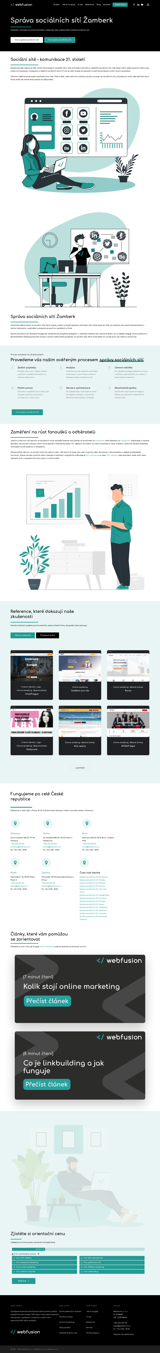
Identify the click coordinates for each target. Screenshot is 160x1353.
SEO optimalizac (93, 455)
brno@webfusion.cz (90, 847)
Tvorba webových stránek (70, 1311)
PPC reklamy (111, 455)
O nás (88, 1317)
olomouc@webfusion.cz (21, 847)
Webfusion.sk (40, 1349)
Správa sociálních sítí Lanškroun (94, 907)
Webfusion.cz (27, 1349)
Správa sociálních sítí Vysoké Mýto (95, 895)
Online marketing (66, 1322)
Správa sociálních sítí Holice (92, 904)
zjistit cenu (29, 377)
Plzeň (14, 873)
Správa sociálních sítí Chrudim (93, 898)
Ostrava (46, 873)
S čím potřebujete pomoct (25, 1254)
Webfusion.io (52, 1349)
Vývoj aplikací (65, 1327)
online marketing (47, 947)
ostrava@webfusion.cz (51, 886)
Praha (46, 833)
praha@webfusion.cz (52, 847)
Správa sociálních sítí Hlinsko (92, 901)
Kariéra (89, 1327)
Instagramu (125, 441)
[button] (27, 40)
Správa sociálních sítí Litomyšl (93, 913)
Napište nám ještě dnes (123, 1334)
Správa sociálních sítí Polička (92, 880)
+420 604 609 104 (17, 844)
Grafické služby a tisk (68, 1333)
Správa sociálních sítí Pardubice (94, 877)
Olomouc (15, 833)
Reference (90, 1322)
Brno (85, 833)
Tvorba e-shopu (66, 1317)
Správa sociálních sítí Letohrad (93, 910)
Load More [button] (80, 768)
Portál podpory (92, 1333)
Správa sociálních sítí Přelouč (92, 883)
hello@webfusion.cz (121, 1326)
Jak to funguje (92, 1311)
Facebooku (99, 441)
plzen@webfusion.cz (19, 886)
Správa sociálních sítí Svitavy (92, 886)
